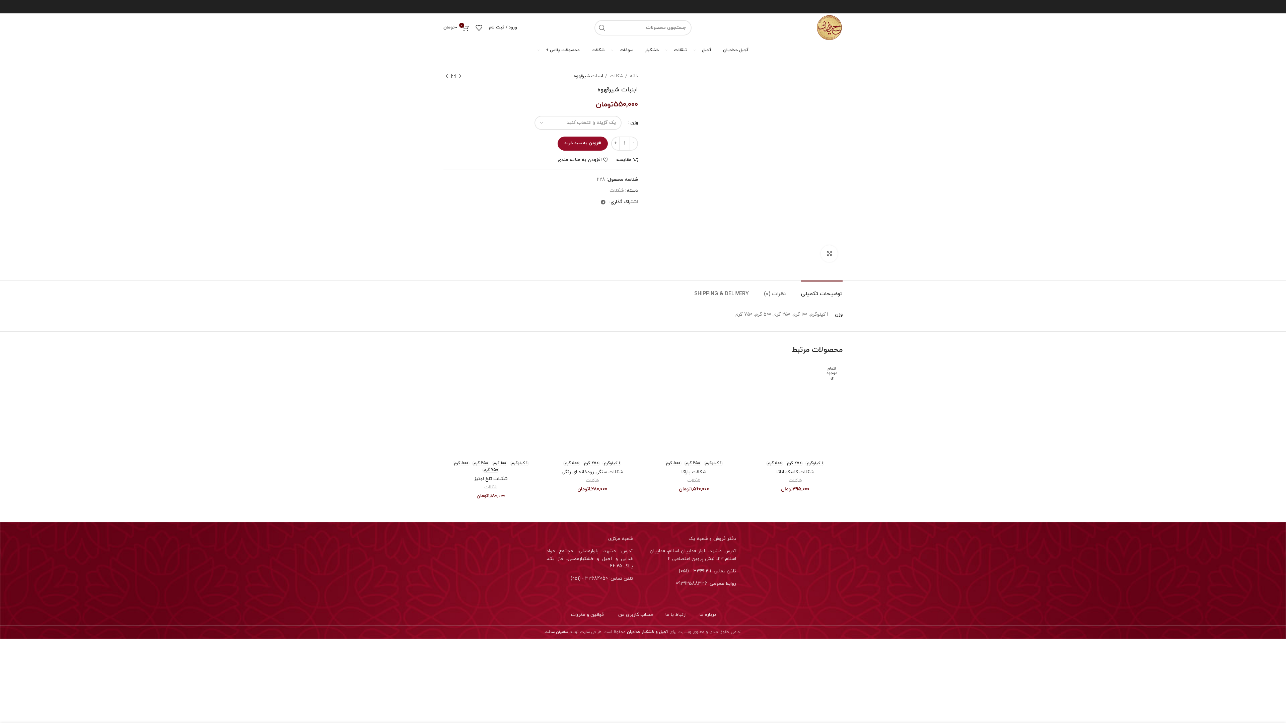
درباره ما (708, 615)
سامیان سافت (556, 632)
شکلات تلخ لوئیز (491, 479)
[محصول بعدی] (446, 76)
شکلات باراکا (694, 472)
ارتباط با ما (676, 615)
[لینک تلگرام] (603, 202)
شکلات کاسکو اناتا (795, 472)
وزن (634, 122)
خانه (633, 76)
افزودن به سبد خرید (582, 143)
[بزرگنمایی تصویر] (829, 253)
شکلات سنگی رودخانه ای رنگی (592, 472)
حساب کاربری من (635, 615)
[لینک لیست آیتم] (694, 571)
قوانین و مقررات (587, 615)
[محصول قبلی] (460, 76)
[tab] (819, 290)
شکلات (616, 76)
